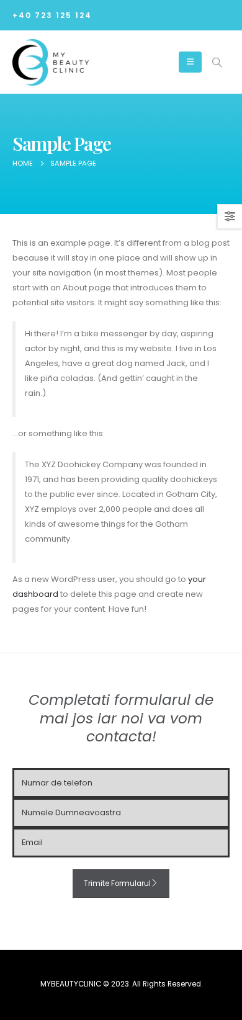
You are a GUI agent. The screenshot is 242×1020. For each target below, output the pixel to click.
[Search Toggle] (217, 62)
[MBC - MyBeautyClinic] (50, 62)
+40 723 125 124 (52, 15)
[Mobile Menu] (190, 62)
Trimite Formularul (117, 883)
